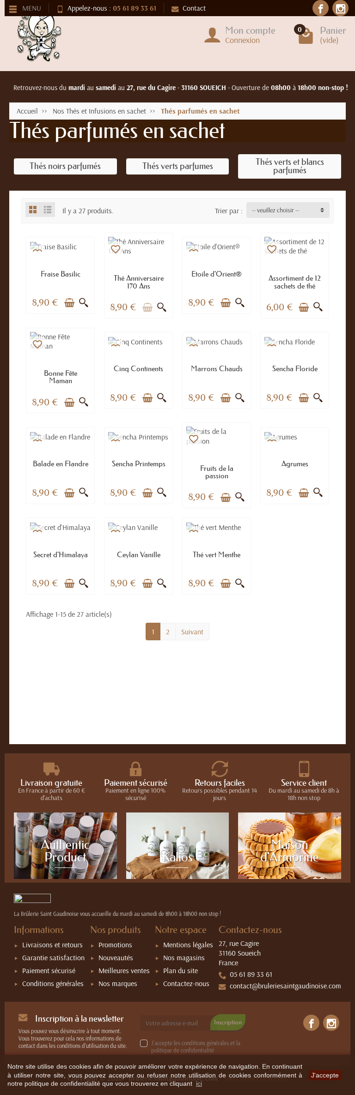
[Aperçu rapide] (84, 302)
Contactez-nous (186, 983)
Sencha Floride (295, 368)
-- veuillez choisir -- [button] (275, 210)
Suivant (192, 631)
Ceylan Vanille (138, 554)
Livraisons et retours (52, 944)
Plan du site (180, 970)
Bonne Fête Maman (60, 376)
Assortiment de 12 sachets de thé (295, 281)
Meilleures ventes (124, 970)
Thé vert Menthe (216, 554)
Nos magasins (184, 957)
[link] (320, 8)
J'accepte (325, 1075)
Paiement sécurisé (48, 970)
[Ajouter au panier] (69, 303)
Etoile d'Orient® (216, 273)
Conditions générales (53, 983)
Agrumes (295, 463)
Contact (194, 7)
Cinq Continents (138, 368)
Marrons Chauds (217, 368)
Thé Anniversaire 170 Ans (139, 281)
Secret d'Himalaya (60, 554)
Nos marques (117, 983)
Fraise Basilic (60, 273)
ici (199, 1083)
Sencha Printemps (138, 463)
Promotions (115, 944)
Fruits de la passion (216, 471)
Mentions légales (188, 944)
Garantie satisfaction (53, 957)
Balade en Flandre (60, 463)
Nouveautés (115, 957)
